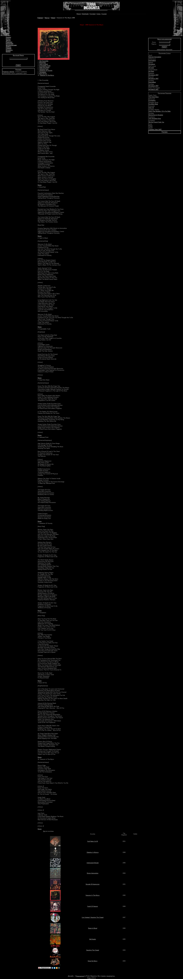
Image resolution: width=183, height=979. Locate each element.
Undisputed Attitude (93, 863)
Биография (152, 60)
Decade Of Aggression (92, 884)
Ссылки (104, 14)
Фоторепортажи (11, 45)
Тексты (8, 40)
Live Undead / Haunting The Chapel (92, 917)
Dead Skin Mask (44, 67)
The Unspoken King (155, 118)
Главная (40, 18)
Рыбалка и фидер (8, 71)
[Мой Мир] (59, 968)
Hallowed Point (43, 69)
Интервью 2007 (153, 75)
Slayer (53, 18)
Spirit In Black (43, 64)
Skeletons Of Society (45, 70)
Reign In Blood (92, 928)
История (151, 68)
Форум (79, 14)
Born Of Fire (43, 73)
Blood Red (42, 62)
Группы (8, 37)
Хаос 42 (151, 107)
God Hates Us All (92, 841)
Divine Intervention (92, 873)
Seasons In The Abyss (47, 75)
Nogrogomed (80, 976)
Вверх (40, 185)
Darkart (8, 51)
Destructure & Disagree (156, 115)
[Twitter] (54, 968)
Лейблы (8, 47)
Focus (150, 126)
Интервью (152, 64)
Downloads (85, 14)
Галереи (8, 48)
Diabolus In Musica (92, 852)
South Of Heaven (92, 906)
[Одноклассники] (57, 968)
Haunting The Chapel (92, 950)
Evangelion (152, 100)
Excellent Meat (153, 104)
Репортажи (9, 43)
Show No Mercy (92, 961)
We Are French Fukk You (156, 122)
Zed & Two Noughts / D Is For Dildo (160, 111)
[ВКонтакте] (52, 968)
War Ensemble (43, 61)
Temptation (42, 72)
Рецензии (9, 42)
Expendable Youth (44, 66)
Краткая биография (155, 57)
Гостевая (93, 14)
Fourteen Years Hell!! (155, 129)
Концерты (9, 50)
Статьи (8, 39)
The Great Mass (154, 97)
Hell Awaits (92, 939)
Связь (99, 14)
